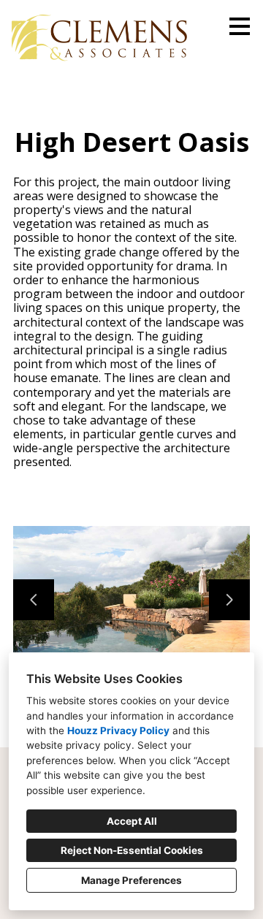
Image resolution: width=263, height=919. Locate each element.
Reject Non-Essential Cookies (132, 850)
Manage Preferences (131, 880)
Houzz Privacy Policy (118, 730)
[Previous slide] (33, 599)
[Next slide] (229, 599)
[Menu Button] (239, 26)
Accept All (132, 821)
